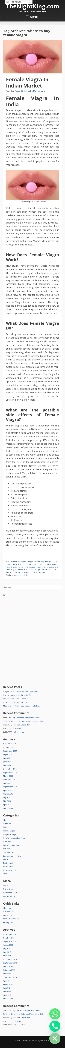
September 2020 (10, 751)
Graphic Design (9, 834)
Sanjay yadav (8, 721)
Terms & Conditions (11, 919)
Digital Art (7, 823)
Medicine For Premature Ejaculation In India (21, 706)
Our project (8, 911)
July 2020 (6, 758)
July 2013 (6, 797)
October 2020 (9, 747)
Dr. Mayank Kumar (38, 91)
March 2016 (8, 776)
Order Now (25, 725)
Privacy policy (8, 922)
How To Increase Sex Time (14, 838)
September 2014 (10, 786)
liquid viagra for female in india (44, 569)
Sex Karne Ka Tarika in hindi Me (16, 699)
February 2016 (9, 779)
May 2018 (7, 765)
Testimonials (8, 866)
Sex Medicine (9, 852)
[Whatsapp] (54, 1013)
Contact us (7, 915)
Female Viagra (20, 561)
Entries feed (8, 889)
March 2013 (8, 808)
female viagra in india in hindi (18, 564)
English (16, 1)
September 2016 (10, 772)
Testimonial (8, 863)
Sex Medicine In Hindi (12, 856)
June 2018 (7, 762)
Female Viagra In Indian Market (27, 82)
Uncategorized (9, 870)
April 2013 (7, 804)
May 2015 (7, 783)
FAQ (5, 827)
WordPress (45, 1040)
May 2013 (7, 801)
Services (6, 848)
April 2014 (7, 790)
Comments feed (10, 892)
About (5, 820)
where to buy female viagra (17, 572)
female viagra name (14, 567)
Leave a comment (38, 572)
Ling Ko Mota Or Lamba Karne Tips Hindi (20, 691)
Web (5, 874)
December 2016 (10, 769)
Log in (5, 885)
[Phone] (54, 1026)
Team (5, 859)
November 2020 (9, 744)
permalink (22, 575)
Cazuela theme (21, 1040)
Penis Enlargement (11, 845)
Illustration (7, 841)
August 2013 (8, 794)
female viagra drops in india (46, 561)
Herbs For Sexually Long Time (15, 702)
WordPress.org (9, 896)
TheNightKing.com (32, 6)
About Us (7, 908)
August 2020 (8, 754)
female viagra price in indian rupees (39, 567)
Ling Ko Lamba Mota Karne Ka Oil (17, 695)
